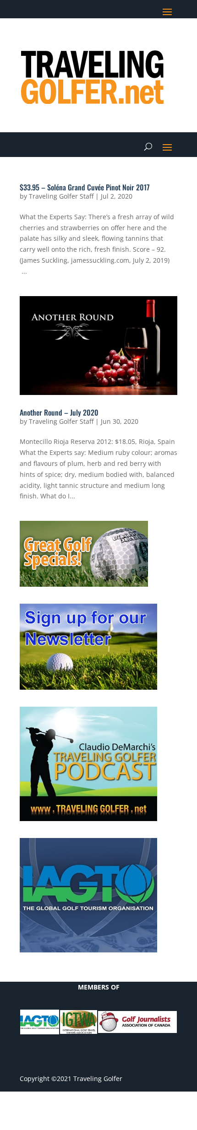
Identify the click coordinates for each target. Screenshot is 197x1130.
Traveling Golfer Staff (61, 196)
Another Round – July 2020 (59, 412)
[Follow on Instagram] (170, 39)
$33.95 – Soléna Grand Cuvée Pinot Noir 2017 (85, 187)
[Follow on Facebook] (96, 39)
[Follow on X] (115, 39)
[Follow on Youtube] (151, 39)
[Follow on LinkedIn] (133, 39)
